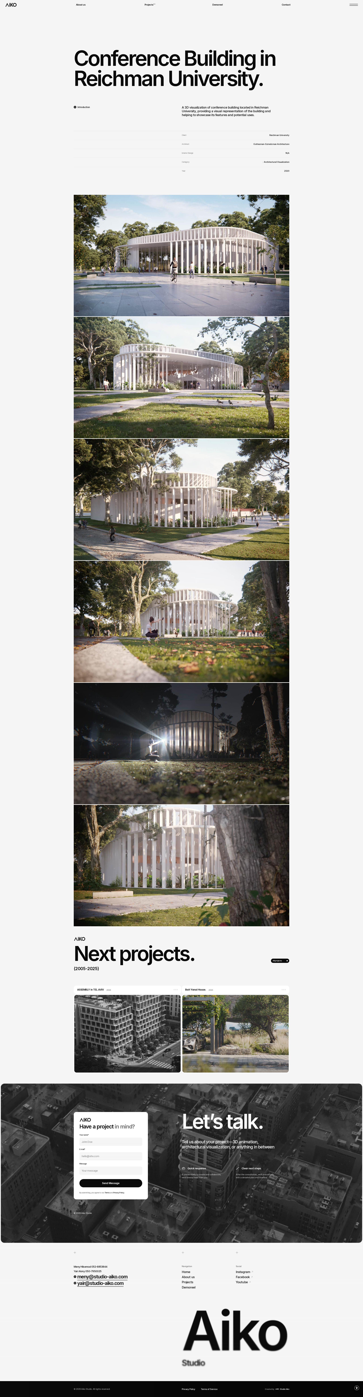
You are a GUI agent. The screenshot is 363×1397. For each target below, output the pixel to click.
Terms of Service (209, 1389)
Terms (107, 1193)
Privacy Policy (118, 1193)
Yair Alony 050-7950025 (87, 1271)
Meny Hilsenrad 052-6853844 (90, 1266)
